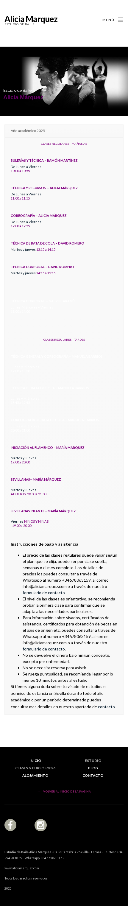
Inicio (35, 760)
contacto (106, 706)
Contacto (92, 775)
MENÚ (109, 20)
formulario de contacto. (44, 648)
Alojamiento (35, 775)
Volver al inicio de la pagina (67, 791)
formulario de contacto (44, 592)
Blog (93, 768)
